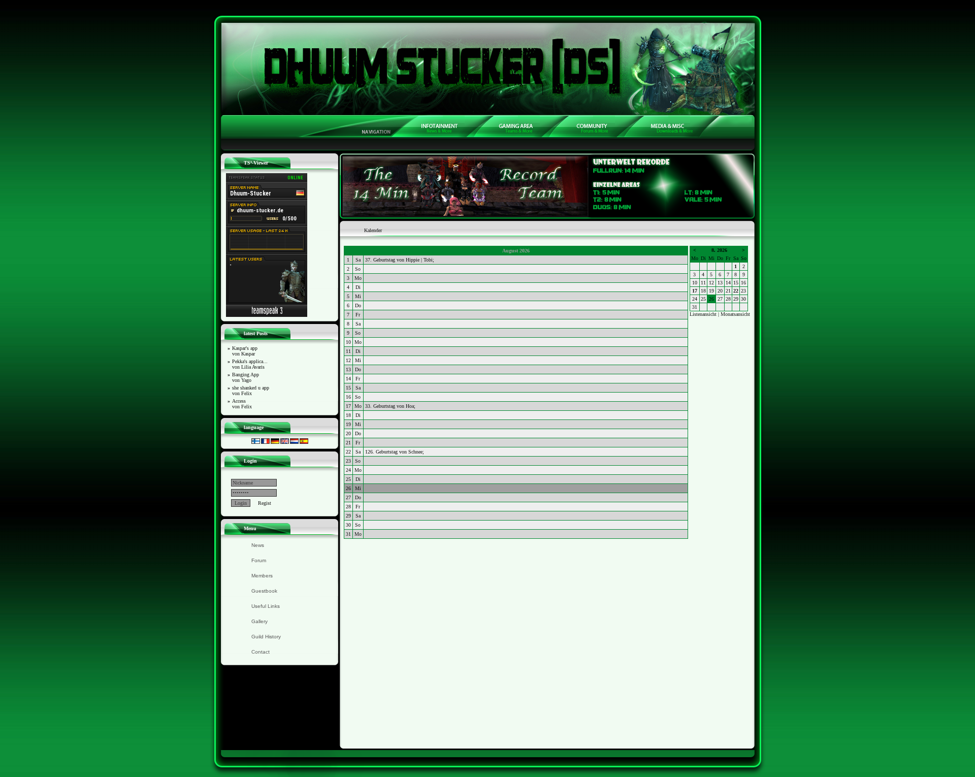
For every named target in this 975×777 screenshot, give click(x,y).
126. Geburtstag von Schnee (393, 452)
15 (735, 282)
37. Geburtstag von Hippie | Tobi (399, 260)
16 (743, 282)
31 (694, 307)
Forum (258, 560)
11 (703, 282)
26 (711, 299)
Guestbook (264, 591)
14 (728, 282)
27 (720, 299)
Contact (260, 652)
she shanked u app (250, 390)
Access (242, 403)
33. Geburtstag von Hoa (389, 406)
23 (743, 291)
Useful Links (265, 606)
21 (728, 291)
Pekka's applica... (250, 364)
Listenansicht (703, 314)
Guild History (266, 636)
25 (703, 299)
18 (703, 291)
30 (743, 299)
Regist (264, 503)
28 (728, 299)
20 (720, 291)
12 (711, 282)
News (257, 545)
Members (262, 575)
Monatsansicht (735, 314)
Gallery (259, 621)
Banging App (245, 377)
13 (720, 282)
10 (694, 282)
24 (694, 299)
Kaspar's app (244, 351)
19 (711, 291)
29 (735, 299)
